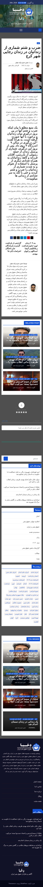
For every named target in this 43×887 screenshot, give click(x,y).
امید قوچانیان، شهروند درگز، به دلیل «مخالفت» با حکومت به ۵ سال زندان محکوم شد (22, 340)
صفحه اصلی (37, 781)
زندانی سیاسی (14, 606)
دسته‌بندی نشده (34, 532)
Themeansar (12, 883)
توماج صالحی (13, 591)
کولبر (11, 618)
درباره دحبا (38, 791)
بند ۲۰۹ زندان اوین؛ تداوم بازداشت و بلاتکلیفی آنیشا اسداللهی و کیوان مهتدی (30, 248)
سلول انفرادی (34, 610)
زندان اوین (35, 606)
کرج (17, 618)
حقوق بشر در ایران (33, 527)
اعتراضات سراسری (18, 580)
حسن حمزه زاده (18, 599)
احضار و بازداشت (33, 576)
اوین (13, 583)
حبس (36, 599)
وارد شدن (5, 421)
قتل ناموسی (18, 614)
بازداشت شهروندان (32, 587)
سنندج (26, 610)
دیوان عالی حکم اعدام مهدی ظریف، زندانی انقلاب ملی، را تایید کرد (23, 362)
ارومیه (24, 576)
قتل (25, 614)
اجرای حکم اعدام (23, 572)
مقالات (37, 553)
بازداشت (7, 583)
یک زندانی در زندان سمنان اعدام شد (27, 494)
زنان (37, 537)
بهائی (15, 587)
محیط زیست (8, 614)
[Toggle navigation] (21, 30)
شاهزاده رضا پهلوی (16, 610)
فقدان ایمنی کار (33, 614)
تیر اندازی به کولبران (32, 595)
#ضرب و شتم (29, 68)
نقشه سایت (38, 801)
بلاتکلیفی (22, 587)
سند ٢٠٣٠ (36, 543)
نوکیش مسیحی (24, 618)
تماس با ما (38, 786)
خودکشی (7, 603)
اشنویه (18, 576)
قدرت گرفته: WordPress (27, 883)
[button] (3, 30)
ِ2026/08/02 (31, 659)
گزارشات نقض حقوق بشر (15, 334)
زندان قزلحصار (25, 606)
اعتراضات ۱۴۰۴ (33, 583)
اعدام (25, 583)
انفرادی (19, 583)
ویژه (36, 356)
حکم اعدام (35, 603)
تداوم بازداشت (23, 591)
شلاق (6, 610)
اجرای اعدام (34, 572)
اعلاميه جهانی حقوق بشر (28, 334)
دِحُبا (21, 18)
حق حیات (8, 599)
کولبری (36, 621)
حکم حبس (27, 603)
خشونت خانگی (17, 603)
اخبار (38, 43)
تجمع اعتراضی (34, 591)
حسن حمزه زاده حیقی (21, 62)
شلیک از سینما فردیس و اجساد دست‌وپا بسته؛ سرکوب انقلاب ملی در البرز (22, 384)
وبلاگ (40, 796)
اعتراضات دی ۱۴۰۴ (32, 580)
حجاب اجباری (29, 599)
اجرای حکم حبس (11, 572)
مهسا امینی (35, 618)
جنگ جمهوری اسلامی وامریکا (15, 595)
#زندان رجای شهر (13, 65)
